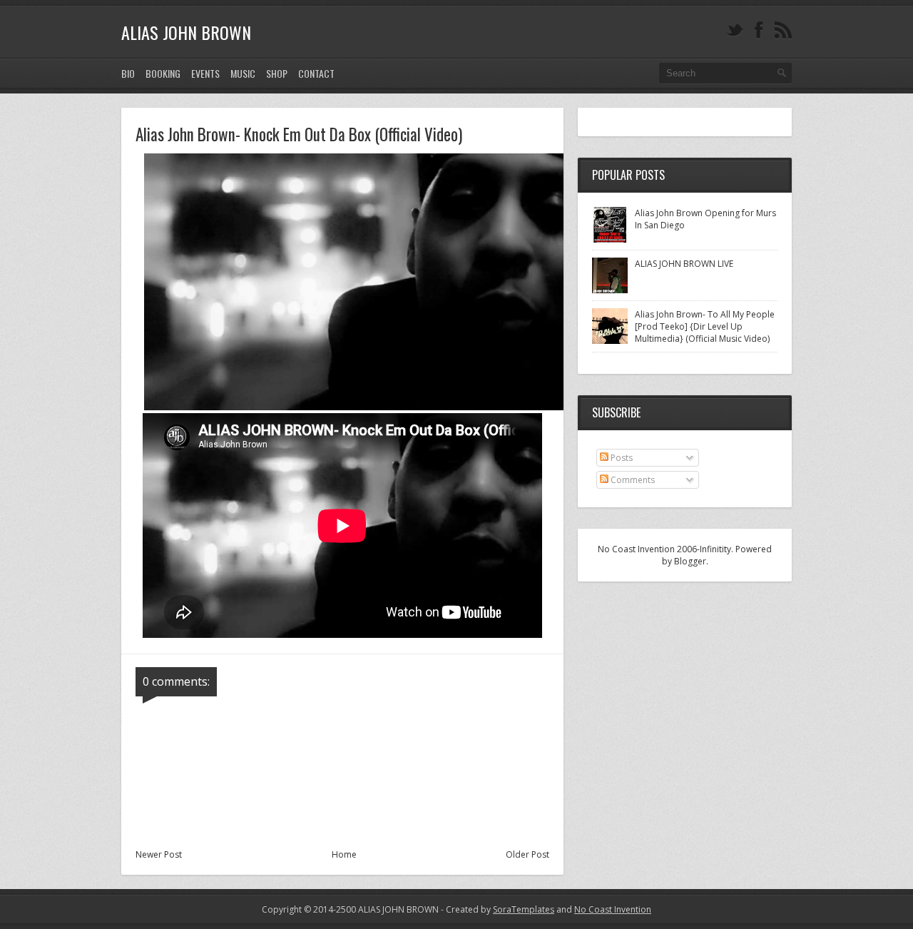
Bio (128, 73)
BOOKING (163, 73)
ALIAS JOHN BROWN (186, 32)
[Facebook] (758, 30)
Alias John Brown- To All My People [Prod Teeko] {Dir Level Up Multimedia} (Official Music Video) (705, 326)
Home (344, 854)
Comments (631, 480)
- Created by (496, 909)
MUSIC (242, 73)
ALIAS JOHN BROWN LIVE (684, 264)
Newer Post (159, 854)
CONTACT (316, 73)
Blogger (690, 561)
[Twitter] (734, 30)
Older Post (527, 854)
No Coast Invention (612, 909)
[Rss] (783, 30)
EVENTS (205, 73)
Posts (620, 458)
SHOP (276, 73)
